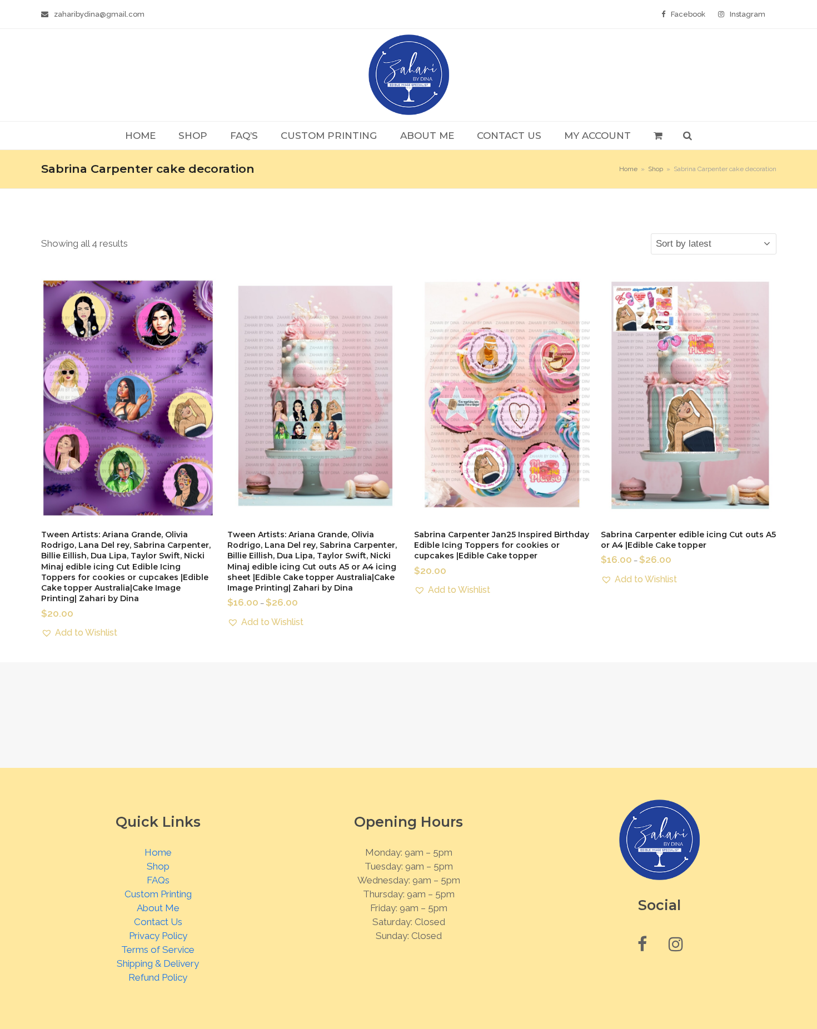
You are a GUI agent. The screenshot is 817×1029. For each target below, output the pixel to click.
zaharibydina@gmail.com (99, 14)
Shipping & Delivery (158, 963)
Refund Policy (157, 977)
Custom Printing (158, 894)
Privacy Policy (158, 935)
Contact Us (158, 921)
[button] (657, 135)
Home (158, 852)
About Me (158, 907)
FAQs (158, 880)
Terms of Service (158, 949)
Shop (158, 866)
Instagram (747, 14)
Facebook (688, 14)
